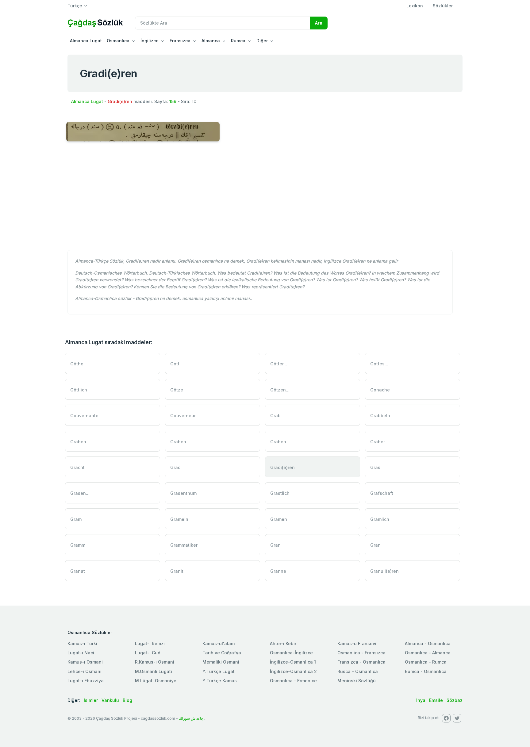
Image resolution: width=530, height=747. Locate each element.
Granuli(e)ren (384, 571)
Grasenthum (183, 493)
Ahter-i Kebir (283, 643)
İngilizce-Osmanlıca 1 (293, 661)
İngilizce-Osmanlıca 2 (293, 671)
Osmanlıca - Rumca (426, 661)
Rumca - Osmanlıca (426, 671)
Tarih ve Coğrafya (221, 652)
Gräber (377, 441)
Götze (176, 389)
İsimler (91, 700)
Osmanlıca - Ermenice (293, 680)
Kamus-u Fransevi (356, 643)
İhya (420, 700)
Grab (275, 415)
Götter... (278, 363)
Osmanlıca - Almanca (428, 652)
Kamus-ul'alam (218, 643)
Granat (77, 571)
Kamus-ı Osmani (85, 661)
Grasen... (80, 493)
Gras (375, 467)
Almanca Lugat (86, 40)
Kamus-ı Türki (82, 643)
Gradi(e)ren (282, 467)
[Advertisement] (265, 199)
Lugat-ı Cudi (148, 652)
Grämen (278, 519)
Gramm (77, 545)
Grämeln (179, 519)
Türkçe (74, 5)
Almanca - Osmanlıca (428, 643)
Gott (174, 363)
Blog (127, 700)
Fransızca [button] (180, 40)
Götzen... (280, 389)
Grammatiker (184, 545)
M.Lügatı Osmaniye (155, 680)
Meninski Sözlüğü (356, 680)
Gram (76, 519)
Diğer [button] (262, 40)
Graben (78, 441)
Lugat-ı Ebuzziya (85, 680)
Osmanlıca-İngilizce (291, 652)
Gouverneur (183, 415)
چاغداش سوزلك (191, 718)
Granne (278, 571)
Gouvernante (84, 415)
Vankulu (110, 700)
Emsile (436, 700)
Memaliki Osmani (220, 661)
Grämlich (379, 519)
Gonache (380, 389)
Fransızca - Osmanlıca (361, 661)
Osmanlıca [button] (118, 40)
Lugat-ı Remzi (150, 643)
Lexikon (414, 5)
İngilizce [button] (149, 40)
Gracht (77, 467)
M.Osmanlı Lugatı (153, 671)
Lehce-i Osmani (84, 671)
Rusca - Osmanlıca (357, 671)
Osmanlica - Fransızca (361, 652)
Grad (175, 467)
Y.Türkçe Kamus (219, 680)
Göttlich (78, 389)
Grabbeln (380, 415)
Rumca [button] (238, 40)
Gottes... (379, 363)
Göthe (76, 363)
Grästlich (280, 493)
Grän (375, 545)
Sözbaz (455, 700)
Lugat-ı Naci (80, 652)
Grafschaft (381, 493)
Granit (176, 571)
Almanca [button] (211, 40)
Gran (275, 545)
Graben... (280, 441)
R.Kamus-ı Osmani (154, 661)
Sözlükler (443, 5)
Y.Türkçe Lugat (218, 671)
